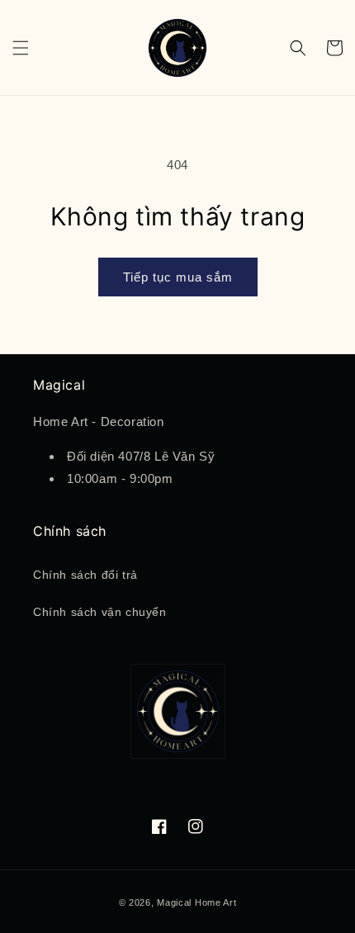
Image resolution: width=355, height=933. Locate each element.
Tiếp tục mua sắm (178, 277)
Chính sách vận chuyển (100, 611)
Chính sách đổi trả (85, 574)
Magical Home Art (196, 902)
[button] (20, 48)
